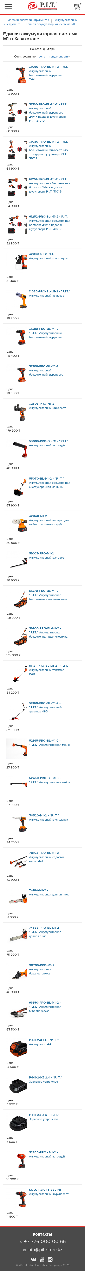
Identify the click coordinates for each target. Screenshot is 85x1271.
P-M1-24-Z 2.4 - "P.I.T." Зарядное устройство (45, 1079)
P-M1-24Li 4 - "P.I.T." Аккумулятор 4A (44, 1042)
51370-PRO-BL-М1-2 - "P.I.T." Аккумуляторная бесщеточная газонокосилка (48, 595)
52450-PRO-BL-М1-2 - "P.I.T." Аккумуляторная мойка (49, 780)
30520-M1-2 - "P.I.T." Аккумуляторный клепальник (48, 817)
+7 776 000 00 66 (45, 1241)
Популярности (58, 56)
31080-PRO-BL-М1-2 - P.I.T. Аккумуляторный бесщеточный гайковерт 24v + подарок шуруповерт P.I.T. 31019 (48, 150)
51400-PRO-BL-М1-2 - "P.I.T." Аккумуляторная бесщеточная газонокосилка (48, 632)
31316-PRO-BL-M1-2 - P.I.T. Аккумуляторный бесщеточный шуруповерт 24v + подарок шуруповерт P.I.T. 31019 (48, 112)
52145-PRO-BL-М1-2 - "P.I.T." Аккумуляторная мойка (49, 742)
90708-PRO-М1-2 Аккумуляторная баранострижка (41, 969)
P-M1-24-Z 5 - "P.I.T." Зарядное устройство (44, 1117)
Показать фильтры (42, 48)
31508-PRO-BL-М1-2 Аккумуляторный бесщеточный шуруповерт (47, 370)
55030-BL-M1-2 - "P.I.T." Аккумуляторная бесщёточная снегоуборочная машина (49, 482)
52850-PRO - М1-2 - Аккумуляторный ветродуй (47, 1154)
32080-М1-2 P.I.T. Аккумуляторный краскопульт (48, 256)
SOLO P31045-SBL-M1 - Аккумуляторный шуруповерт (48, 1192)
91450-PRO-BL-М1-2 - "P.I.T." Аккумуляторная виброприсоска (45, 1006)
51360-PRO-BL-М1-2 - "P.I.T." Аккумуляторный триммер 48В (45, 707)
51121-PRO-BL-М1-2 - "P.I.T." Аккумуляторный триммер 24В (49, 670)
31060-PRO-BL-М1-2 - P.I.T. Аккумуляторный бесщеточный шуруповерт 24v (48, 73)
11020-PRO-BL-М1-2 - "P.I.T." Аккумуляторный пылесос (49, 293)
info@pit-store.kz (44, 1249)
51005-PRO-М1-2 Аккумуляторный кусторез (46, 555)
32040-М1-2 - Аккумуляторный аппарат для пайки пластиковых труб (49, 520)
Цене (42, 56)
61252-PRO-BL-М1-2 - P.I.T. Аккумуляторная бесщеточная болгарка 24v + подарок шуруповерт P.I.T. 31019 (49, 223)
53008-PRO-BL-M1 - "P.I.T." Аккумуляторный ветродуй (48, 443)
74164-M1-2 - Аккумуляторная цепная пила (49, 892)
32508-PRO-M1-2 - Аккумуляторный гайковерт (47, 405)
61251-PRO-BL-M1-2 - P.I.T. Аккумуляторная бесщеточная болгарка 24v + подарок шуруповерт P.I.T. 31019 (49, 185)
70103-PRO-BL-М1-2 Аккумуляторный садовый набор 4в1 (46, 857)
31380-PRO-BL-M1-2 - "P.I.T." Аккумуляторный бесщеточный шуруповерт (47, 333)
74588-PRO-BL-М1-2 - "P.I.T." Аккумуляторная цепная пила (45, 932)
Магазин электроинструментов (28, 20)
